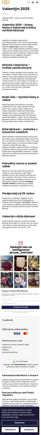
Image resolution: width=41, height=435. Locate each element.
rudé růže (17, 87)
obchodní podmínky (10, 352)
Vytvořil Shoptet (22, 361)
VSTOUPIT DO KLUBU (20, 307)
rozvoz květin (15, 173)
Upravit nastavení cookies (25, 367)
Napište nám (7, 347)
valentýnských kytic (9, 113)
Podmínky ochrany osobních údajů (15, 345)
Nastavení (20, 422)
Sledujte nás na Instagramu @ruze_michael (21, 250)
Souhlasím (29, 429)
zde (16, 417)
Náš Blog (5, 350)
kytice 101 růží (26, 115)
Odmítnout (10, 429)
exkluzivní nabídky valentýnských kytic (21, 204)
